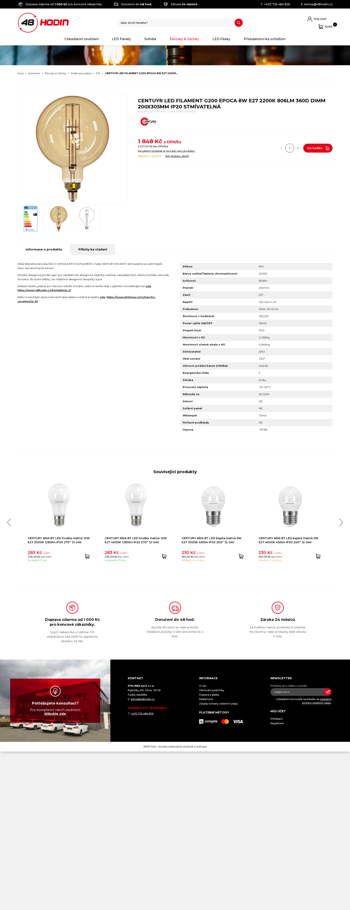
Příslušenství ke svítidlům (265, 39)
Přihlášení (276, 718)
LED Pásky (221, 39)
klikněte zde (55, 714)
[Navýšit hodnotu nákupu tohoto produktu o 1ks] (298, 148)
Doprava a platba (209, 694)
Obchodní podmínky (211, 690)
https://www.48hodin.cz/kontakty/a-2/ (44, 290)
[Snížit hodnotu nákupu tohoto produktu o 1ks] (281, 148)
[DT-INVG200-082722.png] (87, 218)
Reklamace (206, 699)
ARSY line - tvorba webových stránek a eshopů (175, 746)
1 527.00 (144, 146)
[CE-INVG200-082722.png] (30, 218)
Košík (329, 25)
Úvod (20, 73)
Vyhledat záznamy (239, 23)
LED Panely (121, 39)
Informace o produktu (44, 249)
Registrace (277, 723)
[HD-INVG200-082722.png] (58, 218)
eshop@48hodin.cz (318, 4)
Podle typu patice (81, 73)
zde (148, 286)
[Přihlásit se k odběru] (328, 692)
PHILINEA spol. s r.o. (43, 23)
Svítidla (150, 39)
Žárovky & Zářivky (184, 39)
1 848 (145, 141)
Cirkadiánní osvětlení (81, 39)
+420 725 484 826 (277, 4)
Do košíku (314, 148)
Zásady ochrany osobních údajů (218, 703)
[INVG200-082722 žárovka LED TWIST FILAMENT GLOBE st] (72, 149)
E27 (98, 73)
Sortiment (34, 73)
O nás (202, 685)
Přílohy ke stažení (92, 249)
